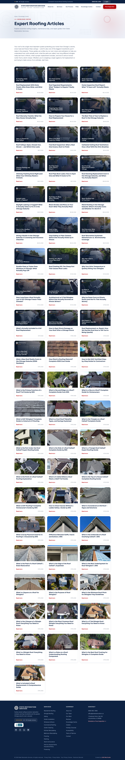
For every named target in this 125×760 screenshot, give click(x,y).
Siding (46, 716)
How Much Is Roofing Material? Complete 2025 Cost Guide (61, 360)
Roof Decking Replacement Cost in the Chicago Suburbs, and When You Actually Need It (95, 176)
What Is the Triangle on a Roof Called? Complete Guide (93, 420)
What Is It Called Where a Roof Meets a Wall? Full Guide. (60, 478)
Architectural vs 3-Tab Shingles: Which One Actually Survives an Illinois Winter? (61, 299)
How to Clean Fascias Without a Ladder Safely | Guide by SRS (61, 507)
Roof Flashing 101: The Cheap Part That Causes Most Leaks (61, 267)
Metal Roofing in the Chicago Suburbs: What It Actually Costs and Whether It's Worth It (94, 207)
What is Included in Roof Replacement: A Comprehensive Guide (28, 685)
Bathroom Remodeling (50, 733)
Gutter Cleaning (48, 727)
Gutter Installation (49, 719)
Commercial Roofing (50, 725)
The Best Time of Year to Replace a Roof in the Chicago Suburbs (95, 117)
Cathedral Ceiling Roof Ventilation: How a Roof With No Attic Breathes (95, 146)
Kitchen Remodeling (50, 730)
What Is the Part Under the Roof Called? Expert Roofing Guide (28, 449)
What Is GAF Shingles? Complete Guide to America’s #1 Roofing (29, 420)
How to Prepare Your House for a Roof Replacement (61, 117)
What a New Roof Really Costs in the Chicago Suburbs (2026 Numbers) (28, 361)
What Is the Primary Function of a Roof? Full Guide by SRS (28, 391)
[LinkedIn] (24, 730)
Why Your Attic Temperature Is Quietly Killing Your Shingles (93, 267)
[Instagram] (20, 730)
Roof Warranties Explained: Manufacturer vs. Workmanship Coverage (94, 238)
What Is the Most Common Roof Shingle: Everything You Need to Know (61, 623)
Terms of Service (71, 733)
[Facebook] (16, 730)
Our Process (69, 6)
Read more (19, 92)
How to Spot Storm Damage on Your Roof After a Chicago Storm (61, 329)
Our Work (69, 716)
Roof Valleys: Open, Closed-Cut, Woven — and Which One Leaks (28, 146)
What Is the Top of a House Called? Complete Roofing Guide (95, 478)
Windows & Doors (49, 722)
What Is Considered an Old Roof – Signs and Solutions (94, 507)
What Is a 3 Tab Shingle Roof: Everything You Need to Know (93, 622)
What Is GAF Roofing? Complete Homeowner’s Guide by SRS (28, 507)
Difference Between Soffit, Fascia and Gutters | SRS (61, 536)
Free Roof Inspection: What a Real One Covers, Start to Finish (62, 146)
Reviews (68, 719)
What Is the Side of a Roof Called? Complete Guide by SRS (62, 449)
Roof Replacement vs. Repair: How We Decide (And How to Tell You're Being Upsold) (95, 330)
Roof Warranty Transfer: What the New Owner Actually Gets (28, 117)
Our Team (69, 713)
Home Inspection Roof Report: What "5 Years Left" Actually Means (95, 86)
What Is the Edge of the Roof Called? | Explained (60, 564)
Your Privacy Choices (66, 757)
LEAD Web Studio (106, 757)
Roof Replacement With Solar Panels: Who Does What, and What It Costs (29, 87)
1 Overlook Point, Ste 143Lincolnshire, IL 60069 (95, 717)
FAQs (77, 6)
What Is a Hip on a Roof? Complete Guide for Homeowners (95, 391)
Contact (98, 6)
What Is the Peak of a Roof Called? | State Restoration (29, 564)
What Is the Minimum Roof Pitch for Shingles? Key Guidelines (94, 593)
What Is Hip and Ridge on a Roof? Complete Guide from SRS (61, 391)
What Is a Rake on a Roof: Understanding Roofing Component (58, 654)
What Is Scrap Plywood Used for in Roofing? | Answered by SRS (29, 536)
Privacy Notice (56, 757)
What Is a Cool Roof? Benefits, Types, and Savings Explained (60, 420)
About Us (69, 710)
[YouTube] (28, 730)
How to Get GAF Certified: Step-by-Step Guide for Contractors (94, 360)
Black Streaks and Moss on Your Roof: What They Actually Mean (61, 206)
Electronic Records (78, 757)
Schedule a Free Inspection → (97, 721)
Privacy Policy (47, 757)
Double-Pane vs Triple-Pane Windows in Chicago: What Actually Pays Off (27, 268)
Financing (47, 749)
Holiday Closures (71, 727)
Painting (46, 739)
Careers (68, 725)
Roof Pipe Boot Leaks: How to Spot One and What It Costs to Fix (62, 175)
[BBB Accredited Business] (18, 725)
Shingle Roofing (48, 713)
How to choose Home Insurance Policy (50, 745)
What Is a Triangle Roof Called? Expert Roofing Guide (94, 449)
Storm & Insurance (49, 741)
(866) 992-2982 (93, 710)
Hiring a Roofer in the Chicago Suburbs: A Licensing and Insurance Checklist (29, 238)
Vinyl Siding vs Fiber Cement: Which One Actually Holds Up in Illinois (61, 238)
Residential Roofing (49, 710)
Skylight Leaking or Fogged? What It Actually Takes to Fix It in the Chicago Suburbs (29, 207)
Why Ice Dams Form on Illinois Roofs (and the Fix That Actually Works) (94, 299)
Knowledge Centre (71, 722)
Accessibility (70, 730)
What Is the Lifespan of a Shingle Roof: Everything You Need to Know (28, 623)
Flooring (46, 736)
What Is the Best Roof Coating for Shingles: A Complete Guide (94, 653)
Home (16, 16)
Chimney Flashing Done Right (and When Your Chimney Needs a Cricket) (29, 176)
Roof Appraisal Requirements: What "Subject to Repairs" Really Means (61, 87)
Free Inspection (109, 6)
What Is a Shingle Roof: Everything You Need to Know (29, 653)
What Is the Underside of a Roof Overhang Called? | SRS (94, 536)
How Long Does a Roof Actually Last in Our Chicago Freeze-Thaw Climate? (28, 299)
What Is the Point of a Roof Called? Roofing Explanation (29, 478)
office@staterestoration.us (96, 713)
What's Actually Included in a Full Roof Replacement (28, 329)
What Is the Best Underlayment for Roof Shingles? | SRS (95, 564)
